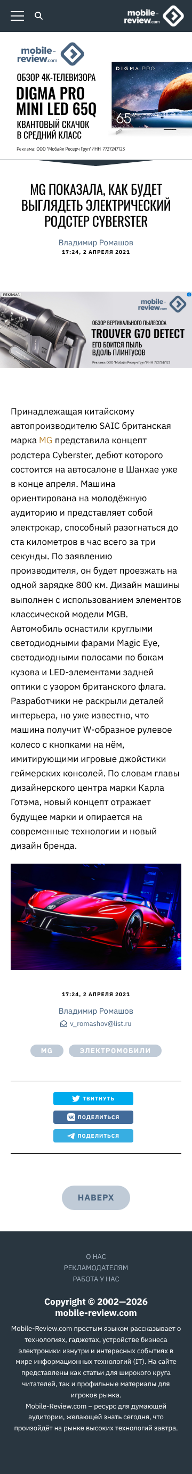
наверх (96, 1198)
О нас (96, 1256)
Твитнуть (99, 1098)
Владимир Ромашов (96, 243)
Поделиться (99, 1117)
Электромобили (115, 1050)
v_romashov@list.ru (100, 1024)
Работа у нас (96, 1278)
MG (46, 440)
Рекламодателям (96, 1267)
